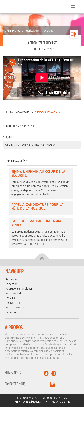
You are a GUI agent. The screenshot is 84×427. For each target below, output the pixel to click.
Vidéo (50, 145)
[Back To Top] (42, 259)
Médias (39, 145)
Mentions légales (28, 401)
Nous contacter (14, 307)
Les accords (12, 312)
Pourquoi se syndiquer (18, 288)
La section (11, 284)
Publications (32, 30)
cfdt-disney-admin (47, 112)
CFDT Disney (12, 30)
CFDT (8, 145)
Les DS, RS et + (14, 303)
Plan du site (60, 401)
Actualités (11, 279)
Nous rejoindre (14, 293)
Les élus (10, 298)
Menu (72, 7)
